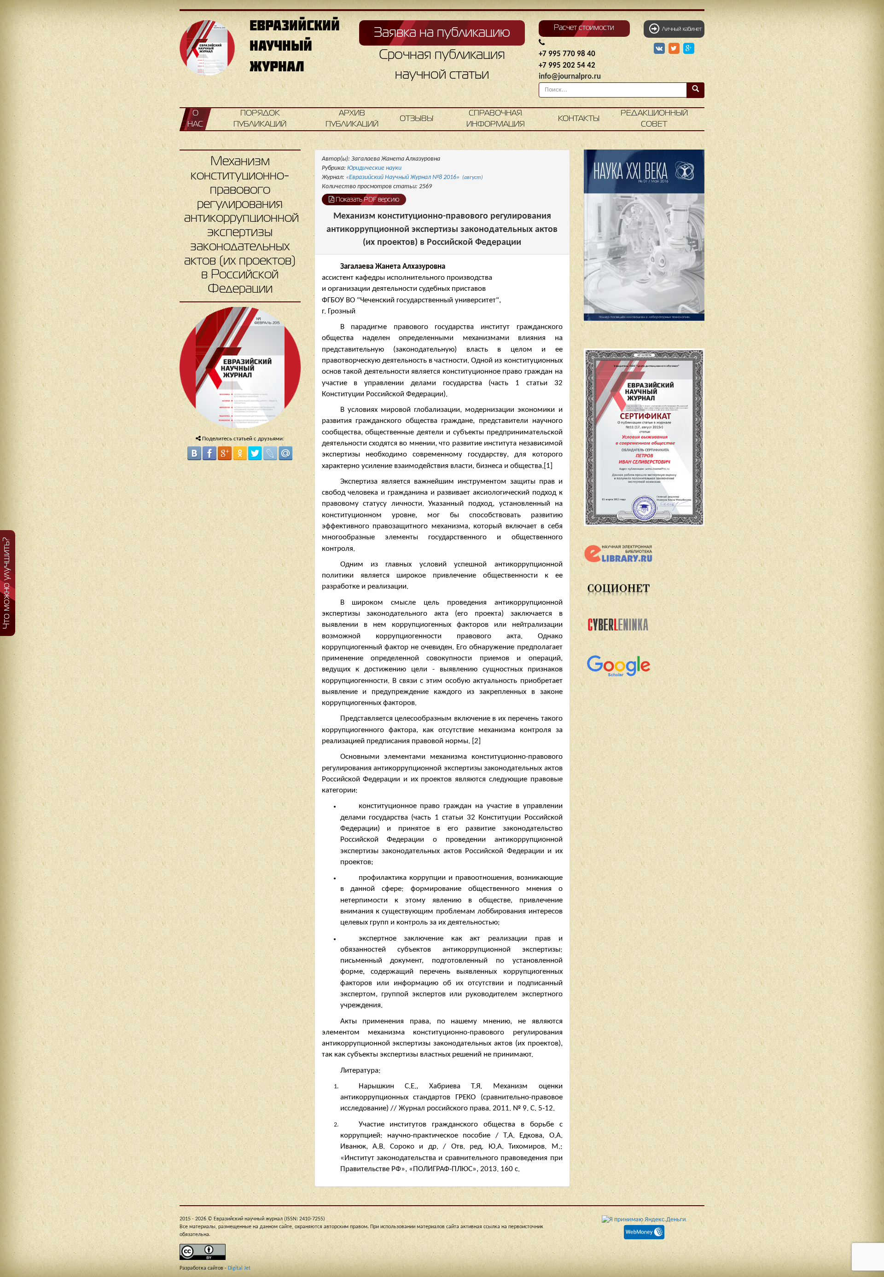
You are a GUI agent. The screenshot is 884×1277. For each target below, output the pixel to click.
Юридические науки (374, 168)
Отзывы (416, 119)
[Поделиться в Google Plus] (225, 453)
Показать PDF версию (366, 199)
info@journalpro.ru (570, 77)
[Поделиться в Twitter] (255, 453)
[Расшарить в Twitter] (675, 49)
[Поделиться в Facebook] (209, 453)
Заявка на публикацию (442, 33)
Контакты (578, 119)
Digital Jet (239, 1268)
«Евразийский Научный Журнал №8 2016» (414, 177)
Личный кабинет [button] (680, 29)
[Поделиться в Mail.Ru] (285, 453)
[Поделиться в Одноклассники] (240, 453)
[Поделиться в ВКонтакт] (194, 453)
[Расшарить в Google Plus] (688, 49)
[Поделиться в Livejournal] (270, 453)
